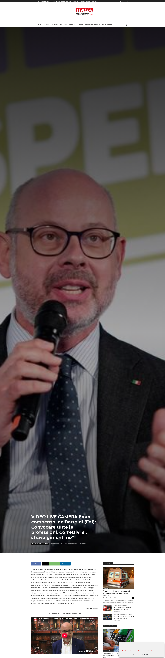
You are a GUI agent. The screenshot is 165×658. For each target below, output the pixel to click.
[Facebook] (118, 1)
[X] (123, 1)
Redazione (106, 597)
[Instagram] (120, 1)
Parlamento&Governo (40, 543)
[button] (126, 25)
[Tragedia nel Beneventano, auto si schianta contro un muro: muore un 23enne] (118, 578)
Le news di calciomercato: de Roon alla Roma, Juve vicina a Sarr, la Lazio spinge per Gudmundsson (124, 616)
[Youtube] (127, 1)
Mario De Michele (71, 543)
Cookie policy (136, 654)
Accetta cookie (127, 651)
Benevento (106, 588)
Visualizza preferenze (154, 651)
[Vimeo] (125, 1)
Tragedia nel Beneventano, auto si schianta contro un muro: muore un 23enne (116, 593)
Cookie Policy (145, 654)
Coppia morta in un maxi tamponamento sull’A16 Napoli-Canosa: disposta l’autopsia (122, 607)
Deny (140, 651)
